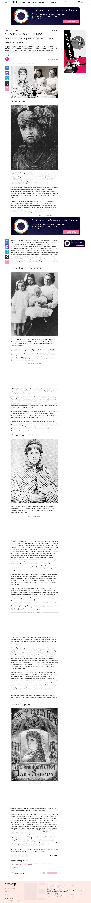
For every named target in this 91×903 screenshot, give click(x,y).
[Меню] (6, 2)
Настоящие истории (26, 63)
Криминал (19, 63)
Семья (32, 63)
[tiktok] (8, 891)
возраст (9, 63)
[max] (11, 891)
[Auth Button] (85, 2)
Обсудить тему (54, 59)
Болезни (14, 63)
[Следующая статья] (45, 878)
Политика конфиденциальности (12, 900)
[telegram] (11, 888)
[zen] (14, 888)
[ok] (6, 891)
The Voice (13, 2)
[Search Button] (82, 2)
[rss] (6, 888)
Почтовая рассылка (79, 2)
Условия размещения (9, 898)
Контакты (7, 894)
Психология (8, 30)
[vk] (8, 888)
